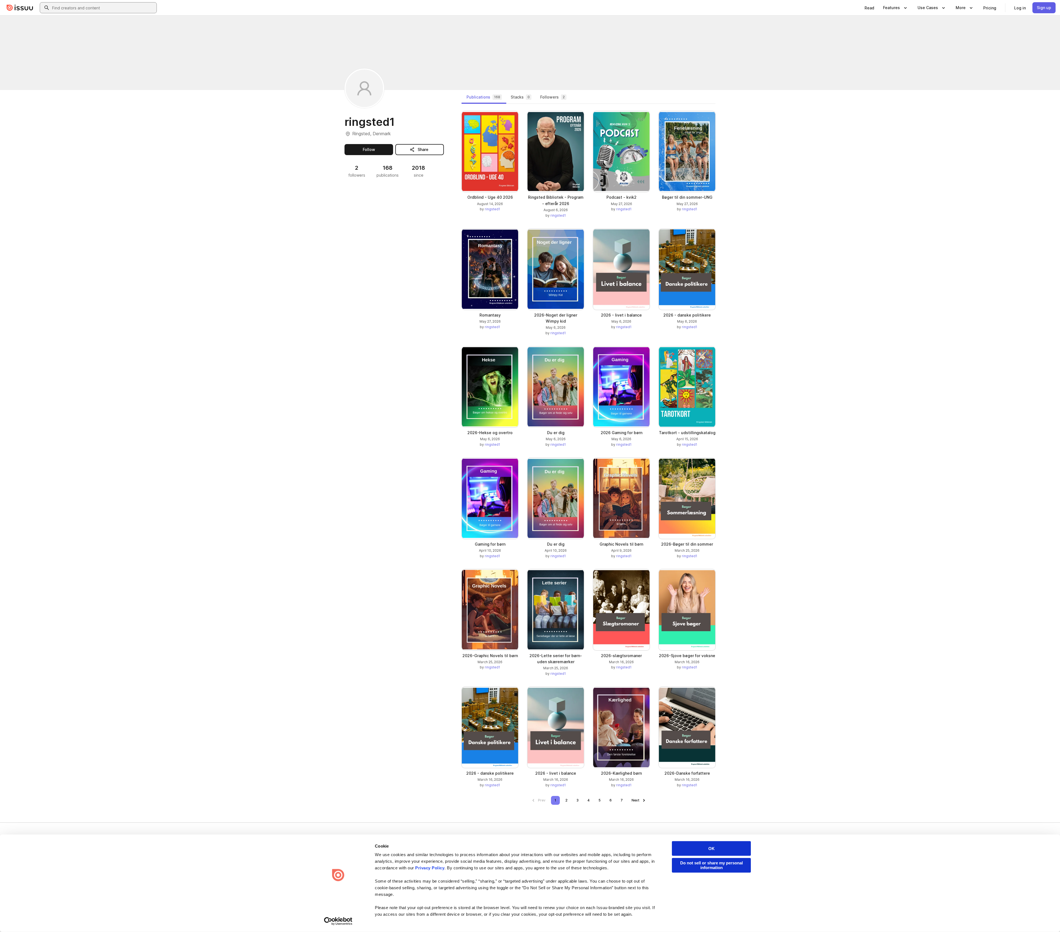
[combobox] (103, 7)
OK (711, 848)
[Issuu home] (19, 8)
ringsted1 (492, 209)
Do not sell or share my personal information (711, 865)
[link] (869, 7)
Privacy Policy (429, 867)
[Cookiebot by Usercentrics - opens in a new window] (338, 921)
